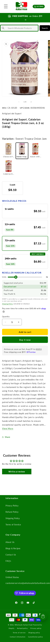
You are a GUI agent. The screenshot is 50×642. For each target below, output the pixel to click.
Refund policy (22, 628)
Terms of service (19, 632)
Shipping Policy (7, 304)
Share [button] (7, 437)
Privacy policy (35, 628)
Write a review (16, 471)
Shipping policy (34, 632)
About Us (10, 542)
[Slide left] (19, 102)
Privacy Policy (12, 505)
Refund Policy (12, 512)
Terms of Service (13, 524)
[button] (5, 6)
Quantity (6, 316)
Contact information (17, 637)
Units (4, 277)
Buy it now (25, 340)
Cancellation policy (35, 637)
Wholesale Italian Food (23, 625)
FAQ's (8, 561)
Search (45, 28)
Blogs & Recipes (13, 548)
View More (7, 428)
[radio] (8, 150)
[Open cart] (43, 616)
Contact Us (11, 554)
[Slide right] (31, 102)
